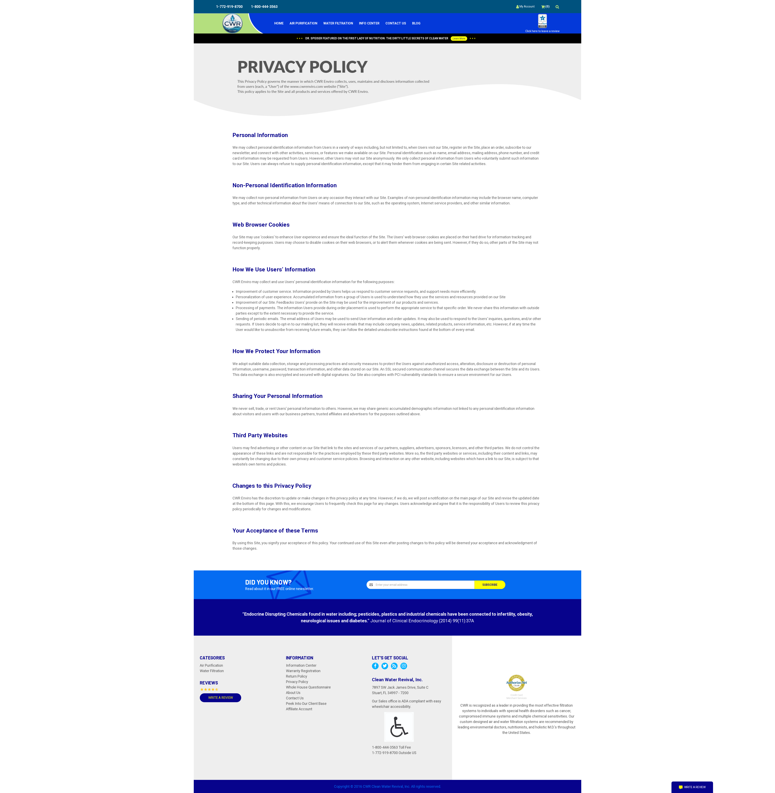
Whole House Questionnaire (308, 687)
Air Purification (303, 23)
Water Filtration (338, 23)
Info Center (369, 23)
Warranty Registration (303, 671)
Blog (416, 23)
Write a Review (220, 698)
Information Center (301, 665)
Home (279, 23)
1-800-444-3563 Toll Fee (391, 747)
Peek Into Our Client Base (306, 703)
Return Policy (296, 676)
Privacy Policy (297, 682)
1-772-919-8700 (229, 6)
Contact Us (395, 23)
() (547, 6)
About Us (293, 692)
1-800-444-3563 (264, 6)
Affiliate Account (299, 709)
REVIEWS (209, 682)
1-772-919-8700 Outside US (394, 753)
